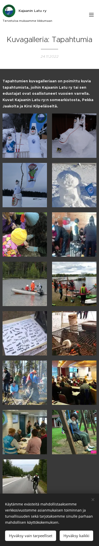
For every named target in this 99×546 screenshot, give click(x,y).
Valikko (91, 14)
